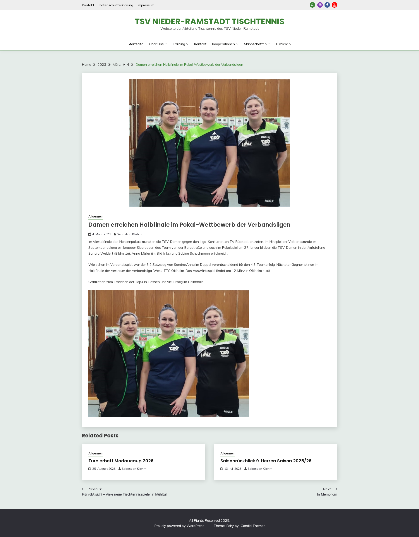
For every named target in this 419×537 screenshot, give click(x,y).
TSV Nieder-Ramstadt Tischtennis (209, 21)
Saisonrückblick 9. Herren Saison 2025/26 (265, 461)
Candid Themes (253, 525)
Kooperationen (223, 44)
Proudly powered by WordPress (179, 525)
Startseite (135, 44)
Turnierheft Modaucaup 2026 (120, 461)
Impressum (145, 5)
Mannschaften (255, 44)
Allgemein (95, 216)
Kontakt (88, 5)
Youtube (334, 5)
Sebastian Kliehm (129, 234)
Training (179, 44)
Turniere (281, 44)
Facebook (327, 5)
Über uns (156, 44)
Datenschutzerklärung (116, 5)
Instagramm (320, 5)
